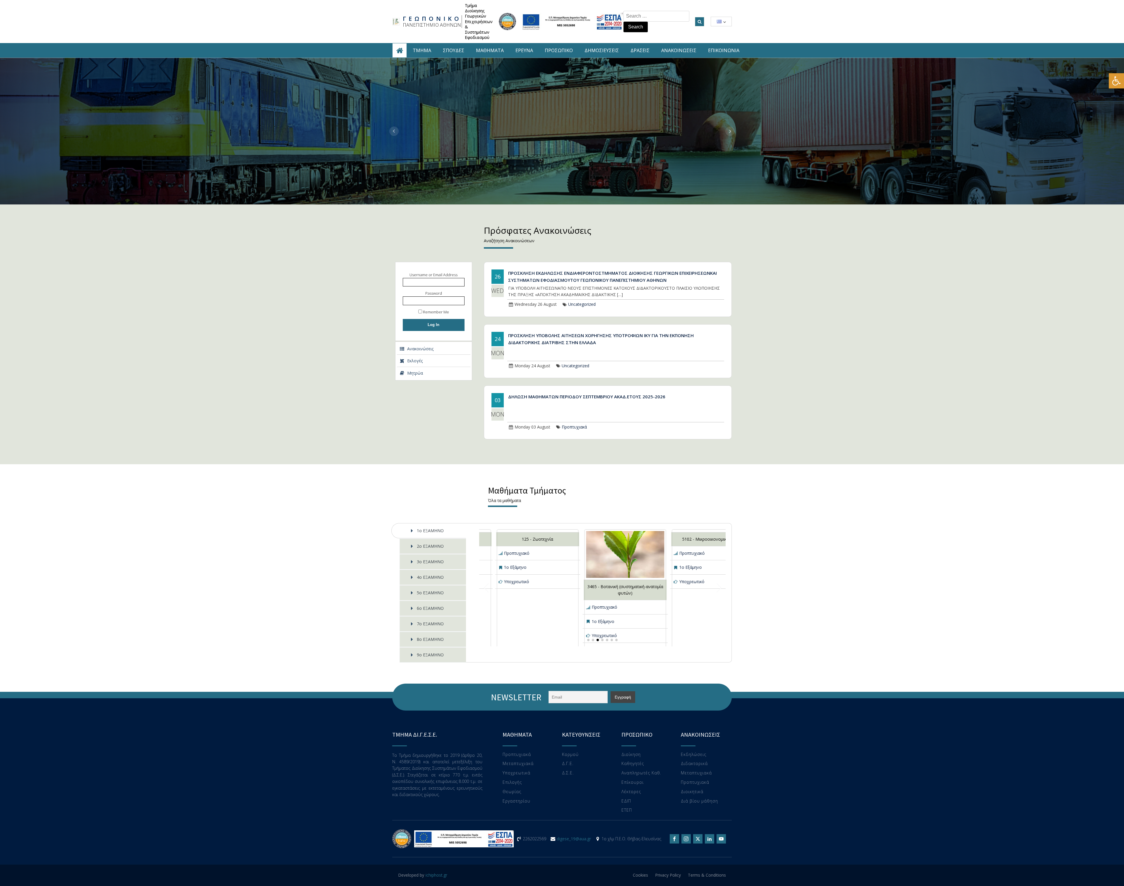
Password (433, 293)
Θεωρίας (512, 791)
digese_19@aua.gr (574, 838)
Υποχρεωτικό (516, 581)
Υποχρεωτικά (516, 773)
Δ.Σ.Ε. (568, 773)
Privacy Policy (668, 875)
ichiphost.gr (436, 875)
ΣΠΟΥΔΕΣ (453, 50)
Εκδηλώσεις (693, 754)
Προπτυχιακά (574, 427)
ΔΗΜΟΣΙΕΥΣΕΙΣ (602, 50)
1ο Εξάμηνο (515, 567)
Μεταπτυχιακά (518, 763)
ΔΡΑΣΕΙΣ (640, 50)
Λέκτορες (631, 791)
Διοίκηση (631, 754)
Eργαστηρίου (516, 801)
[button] (1116, 80)
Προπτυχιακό (517, 553)
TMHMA (422, 50)
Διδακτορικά (694, 763)
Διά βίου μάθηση (699, 801)
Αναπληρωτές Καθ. (641, 773)
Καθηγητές (632, 763)
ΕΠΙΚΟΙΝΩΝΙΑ (723, 50)
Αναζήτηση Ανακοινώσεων (509, 240)
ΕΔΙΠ (626, 801)
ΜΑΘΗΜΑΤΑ (490, 50)
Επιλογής (512, 782)
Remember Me (435, 312)
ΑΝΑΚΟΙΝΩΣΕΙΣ (678, 50)
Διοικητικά (692, 791)
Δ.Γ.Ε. (567, 763)
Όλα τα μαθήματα (504, 500)
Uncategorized (582, 304)
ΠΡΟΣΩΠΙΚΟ (559, 50)
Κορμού (570, 754)
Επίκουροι (632, 782)
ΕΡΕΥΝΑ (524, 50)
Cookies (640, 875)
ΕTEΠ (626, 810)
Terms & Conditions (707, 875)
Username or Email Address (433, 274)
